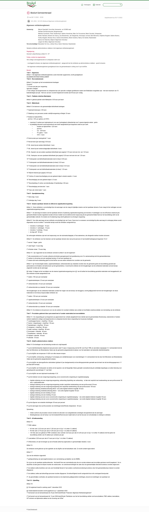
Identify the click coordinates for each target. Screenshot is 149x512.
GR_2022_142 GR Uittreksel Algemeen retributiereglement (48, 21)
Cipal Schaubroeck (32, 509)
